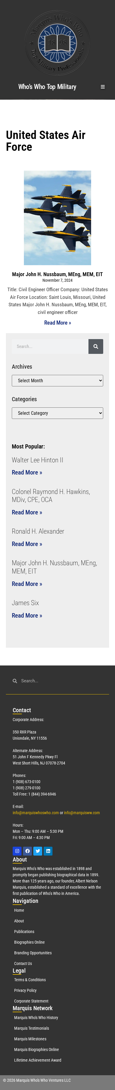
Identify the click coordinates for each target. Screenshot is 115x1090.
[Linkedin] (48, 851)
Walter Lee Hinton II (37, 460)
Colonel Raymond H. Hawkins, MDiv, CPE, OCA (51, 496)
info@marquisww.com (82, 812)
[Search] (95, 346)
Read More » (57, 322)
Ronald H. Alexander (38, 531)
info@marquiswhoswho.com (36, 812)
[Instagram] (17, 851)
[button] (103, 86)
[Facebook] (27, 851)
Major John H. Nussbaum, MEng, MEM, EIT (57, 274)
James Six (25, 603)
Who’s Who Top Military (47, 87)
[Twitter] (37, 851)
